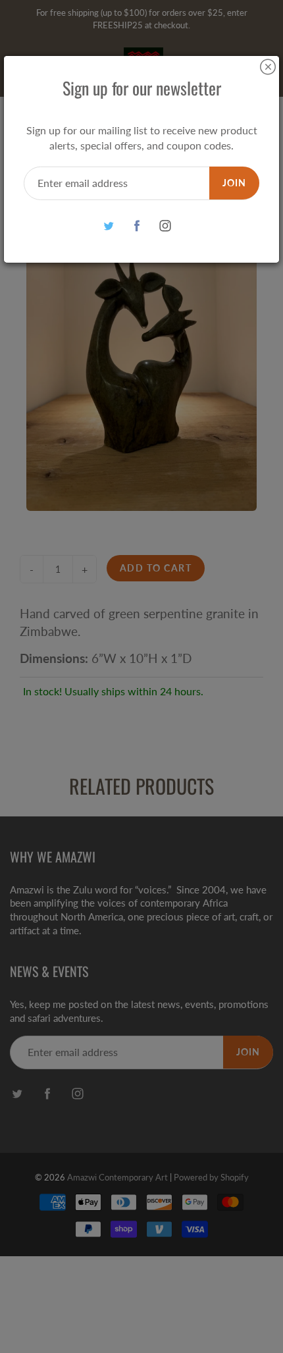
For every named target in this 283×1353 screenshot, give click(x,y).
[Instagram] (165, 226)
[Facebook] (137, 226)
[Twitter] (108, 226)
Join (234, 182)
